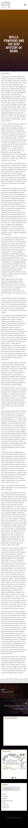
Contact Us (5, 805)
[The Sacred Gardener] (5, 5)
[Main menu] (25, 5)
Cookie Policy (5, 807)
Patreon (4, 802)
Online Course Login (7, 800)
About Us (4, 794)
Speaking (4, 798)
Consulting (5, 796)
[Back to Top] (22, 822)
